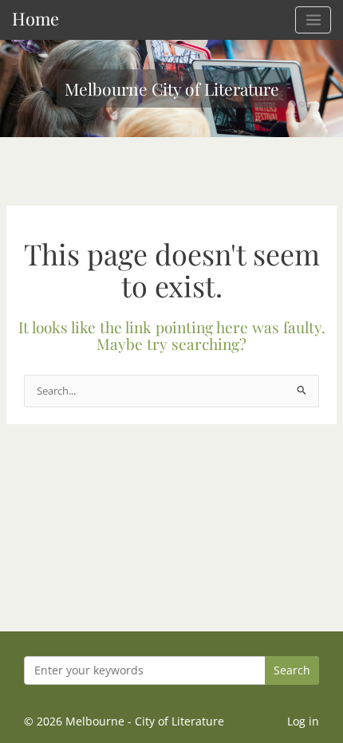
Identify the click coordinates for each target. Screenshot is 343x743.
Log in (303, 721)
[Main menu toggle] (313, 19)
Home (35, 17)
